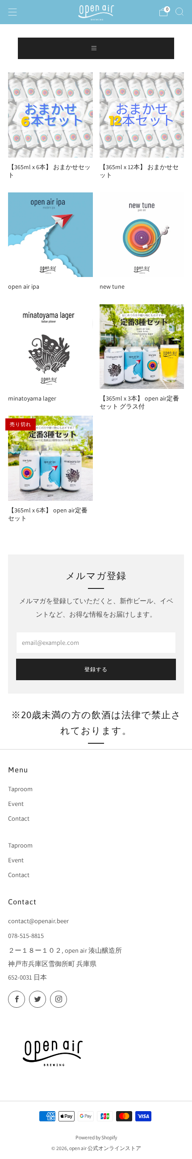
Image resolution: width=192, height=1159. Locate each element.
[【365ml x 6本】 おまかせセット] (50, 115)
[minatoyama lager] (50, 346)
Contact (18, 818)
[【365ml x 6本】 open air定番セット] (50, 458)
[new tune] (142, 234)
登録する (96, 669)
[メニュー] (12, 12)
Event (16, 803)
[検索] (179, 11)
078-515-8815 (26, 935)
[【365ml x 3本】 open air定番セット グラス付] (142, 346)
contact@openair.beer (38, 920)
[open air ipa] (50, 234)
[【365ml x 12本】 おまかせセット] (142, 115)
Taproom (20, 788)
